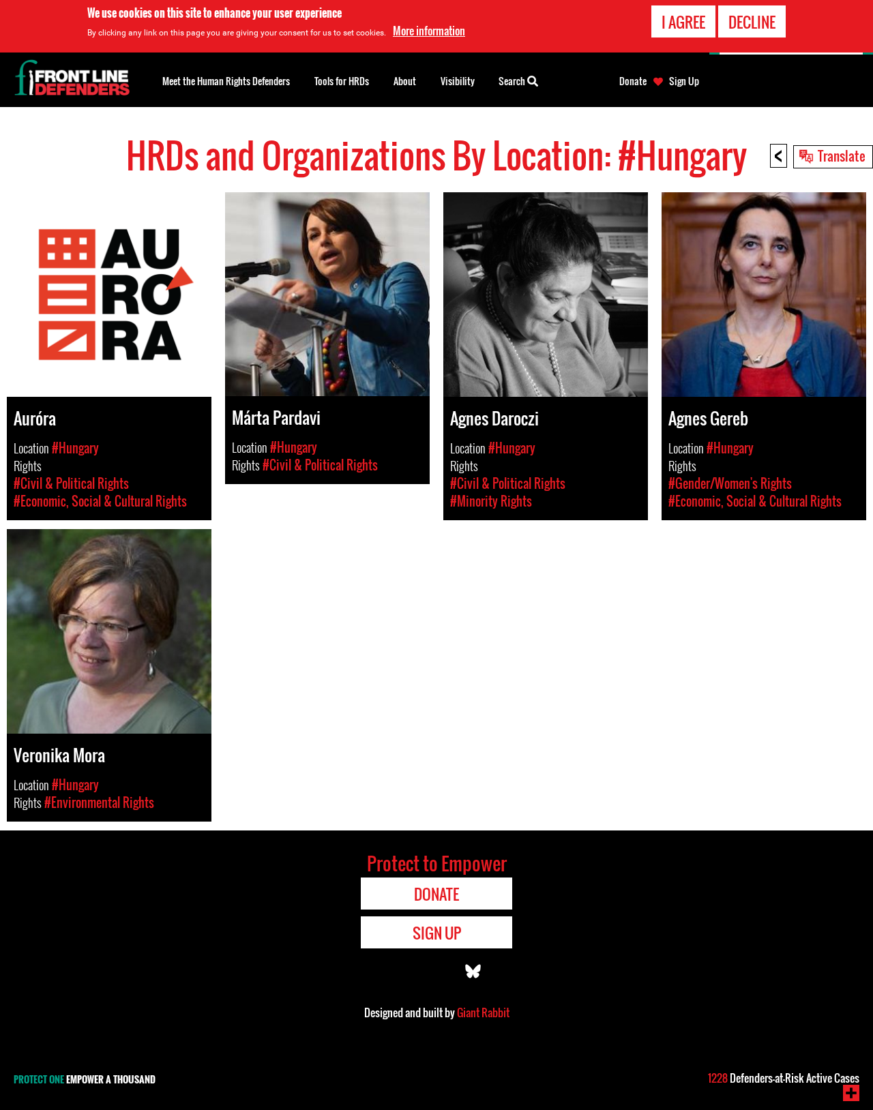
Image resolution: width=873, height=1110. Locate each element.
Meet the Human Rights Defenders (226, 81)
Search (513, 81)
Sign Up (684, 81)
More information (429, 30)
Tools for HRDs (341, 81)
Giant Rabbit (483, 1012)
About (405, 81)
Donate (633, 81)
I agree (683, 22)
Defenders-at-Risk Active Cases (783, 1078)
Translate (841, 155)
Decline (751, 22)
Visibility (458, 81)
